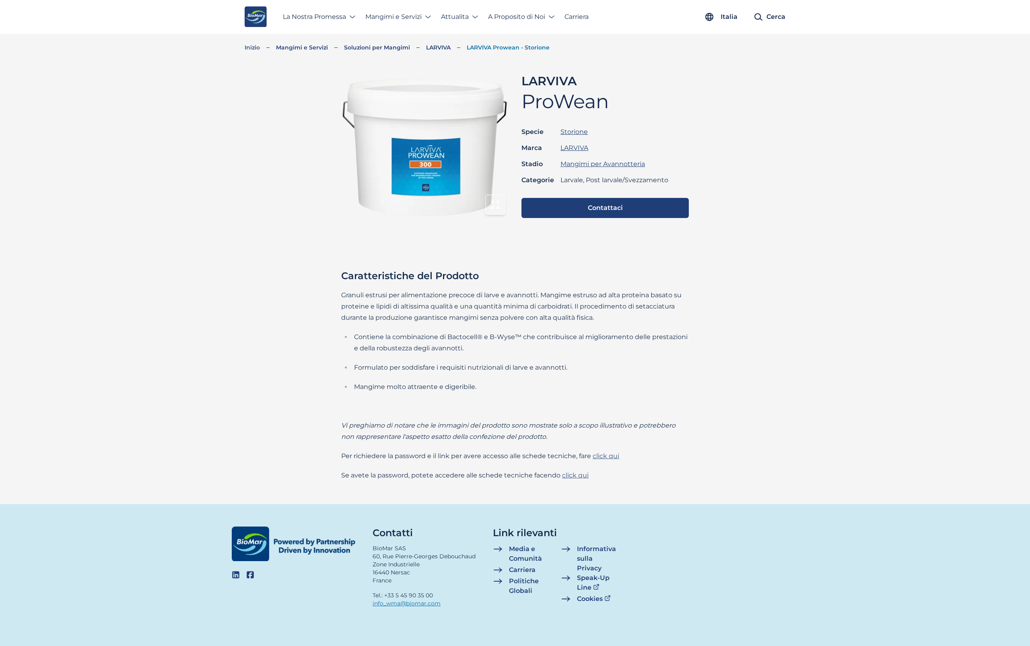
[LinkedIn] (236, 575)
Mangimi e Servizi (393, 17)
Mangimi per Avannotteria (602, 164)
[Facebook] (250, 575)
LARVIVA (438, 47)
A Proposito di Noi (516, 17)
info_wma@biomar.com (407, 603)
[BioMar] (256, 17)
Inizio (252, 47)
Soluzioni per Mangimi (377, 47)
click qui (606, 456)
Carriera (576, 17)
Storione (574, 132)
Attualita (455, 17)
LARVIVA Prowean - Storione (508, 47)
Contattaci (605, 208)
